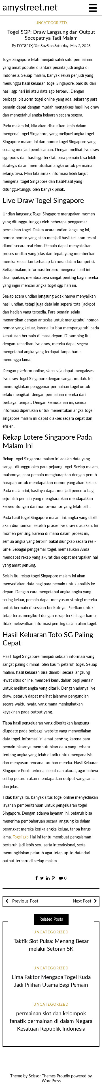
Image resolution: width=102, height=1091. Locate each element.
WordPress (51, 1081)
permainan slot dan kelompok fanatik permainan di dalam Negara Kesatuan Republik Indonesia (51, 1021)
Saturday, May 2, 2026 (72, 46)
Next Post (82, 901)
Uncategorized (51, 23)
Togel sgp (21, 837)
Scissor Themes (42, 1076)
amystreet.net (30, 7)
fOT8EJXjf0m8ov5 (33, 46)
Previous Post (24, 901)
